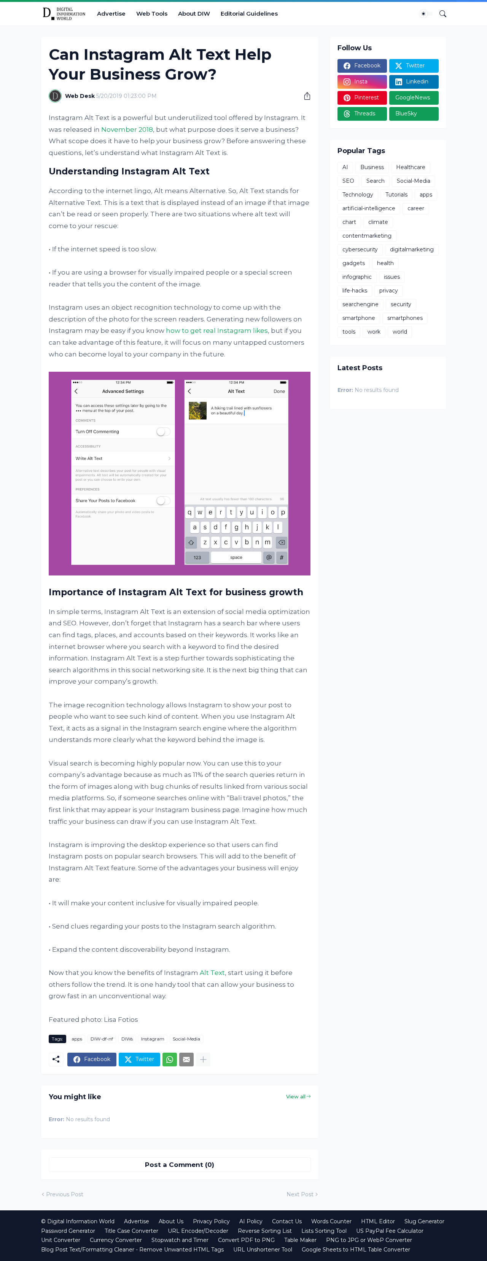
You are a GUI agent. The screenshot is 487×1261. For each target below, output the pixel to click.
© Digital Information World (78, 1221)
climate (378, 222)
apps (77, 1039)
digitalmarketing (412, 249)
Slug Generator (424, 1221)
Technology (357, 194)
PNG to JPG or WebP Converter (369, 1240)
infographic (357, 276)
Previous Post (64, 1194)
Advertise (111, 13)
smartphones (405, 318)
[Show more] (203, 1059)
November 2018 (127, 129)
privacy (388, 290)
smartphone (358, 318)
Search (375, 180)
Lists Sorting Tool (324, 1230)
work (374, 331)
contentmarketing (367, 235)
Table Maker (300, 1240)
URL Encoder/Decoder (198, 1230)
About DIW (194, 13)
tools (348, 331)
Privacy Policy (211, 1221)
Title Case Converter (131, 1230)
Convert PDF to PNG (246, 1240)
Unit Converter (60, 1240)
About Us (171, 1221)
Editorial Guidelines (249, 13)
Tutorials (396, 194)
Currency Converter (116, 1240)
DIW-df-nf (102, 1039)
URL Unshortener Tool (262, 1249)
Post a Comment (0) (179, 1164)
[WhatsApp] (169, 1059)
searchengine (360, 304)
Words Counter (331, 1221)
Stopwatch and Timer (179, 1240)
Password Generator (68, 1230)
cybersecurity (360, 249)
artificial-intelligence (368, 208)
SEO (348, 180)
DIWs (127, 1039)
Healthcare (410, 167)
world (400, 331)
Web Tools (151, 13)
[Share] (304, 96)
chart (349, 222)
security (401, 304)
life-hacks (354, 290)
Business (372, 167)
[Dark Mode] (426, 13)
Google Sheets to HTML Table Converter (356, 1249)
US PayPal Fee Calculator (389, 1230)
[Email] (186, 1059)
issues (392, 276)
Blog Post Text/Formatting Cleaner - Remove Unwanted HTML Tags (132, 1249)
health (385, 263)
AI (345, 167)
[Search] (439, 13)
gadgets (353, 263)
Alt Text (212, 973)
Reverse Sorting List (265, 1230)
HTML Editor (378, 1221)
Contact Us (287, 1221)
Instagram (152, 1039)
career (415, 208)
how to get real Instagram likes (217, 330)
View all (296, 1096)
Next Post (300, 1194)
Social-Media (186, 1039)
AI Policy (251, 1221)
